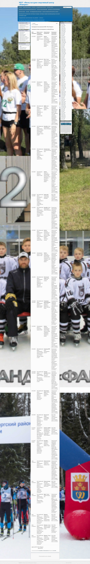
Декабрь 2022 (63, 62)
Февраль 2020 (63, 91)
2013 (62, 132)
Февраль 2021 (63, 83)
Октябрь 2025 (63, 31)
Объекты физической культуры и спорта (50, 11)
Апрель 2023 (63, 59)
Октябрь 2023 (63, 52)
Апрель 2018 (63, 112)
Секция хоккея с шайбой (23, 36)
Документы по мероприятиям (54, 9)
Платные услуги (50, 7)
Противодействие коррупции (35, 11)
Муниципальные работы (41, 7)
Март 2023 (63, 60)
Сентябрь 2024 (63, 42)
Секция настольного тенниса (24, 37)
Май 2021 (62, 80)
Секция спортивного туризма (24, 41)
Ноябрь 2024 (63, 40)
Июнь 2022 (63, 68)
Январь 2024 (63, 49)
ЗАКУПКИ (27, 11)
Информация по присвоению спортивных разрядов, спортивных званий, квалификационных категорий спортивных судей (39, 15)
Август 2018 (63, 108)
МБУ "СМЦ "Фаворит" (69, 562)
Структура (34, 7)
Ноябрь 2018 (63, 104)
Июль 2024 (63, 44)
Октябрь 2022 (63, 64)
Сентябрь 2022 (63, 65)
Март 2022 (63, 71)
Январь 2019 (63, 102)
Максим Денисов (46, 550)
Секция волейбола (22, 35)
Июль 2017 (63, 119)
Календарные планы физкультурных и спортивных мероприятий (31, 20)
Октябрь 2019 (63, 94)
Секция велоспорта (22, 34)
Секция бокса (21, 33)
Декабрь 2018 (63, 103)
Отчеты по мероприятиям (42, 9)
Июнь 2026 (63, 24)
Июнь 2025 (63, 34)
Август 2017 (63, 118)
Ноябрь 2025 (63, 30)
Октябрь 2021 (63, 74)
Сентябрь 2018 (63, 107)
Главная (20, 7)
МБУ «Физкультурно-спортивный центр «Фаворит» (36, 4)
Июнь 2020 (63, 89)
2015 (69, 132)
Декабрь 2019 (63, 92)
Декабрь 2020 (63, 84)
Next (57, 23)
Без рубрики (40, 550)
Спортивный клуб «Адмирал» (24, 26)
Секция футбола (22, 32)
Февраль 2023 (63, 61)
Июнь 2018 (63, 110)
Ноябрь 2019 (63, 93)
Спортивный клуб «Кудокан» (23, 24)
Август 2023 (63, 54)
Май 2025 (62, 35)
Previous (33, 23)
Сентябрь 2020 (63, 88)
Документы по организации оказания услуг (27, 9)
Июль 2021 (63, 78)
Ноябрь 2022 (63, 63)
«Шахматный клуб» (22, 25)
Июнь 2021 (63, 79)
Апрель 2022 (63, 70)
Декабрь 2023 (63, 50)
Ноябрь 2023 (63, 51)
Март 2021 (63, 82)
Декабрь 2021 (63, 73)
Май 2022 (62, 69)
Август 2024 (63, 43)
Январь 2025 (63, 39)
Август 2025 (63, 32)
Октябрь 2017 (63, 117)
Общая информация (27, 7)
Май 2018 (62, 111)
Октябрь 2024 (63, 41)
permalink (54, 550)
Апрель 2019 (63, 99)
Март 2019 (63, 100)
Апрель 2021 (63, 81)
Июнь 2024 (63, 45)
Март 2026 (63, 26)
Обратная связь (22, 11)
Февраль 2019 (63, 101)
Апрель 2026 (63, 25)
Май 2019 (62, 98)
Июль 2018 (63, 109)
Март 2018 (63, 113)
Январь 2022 (63, 72)
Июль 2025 (63, 33)
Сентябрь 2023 (63, 53)
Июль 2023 (63, 55)
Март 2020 (63, 90)
